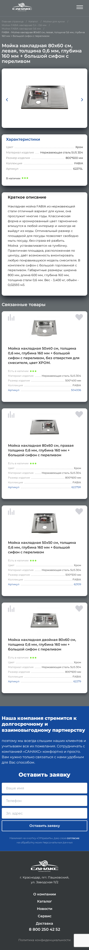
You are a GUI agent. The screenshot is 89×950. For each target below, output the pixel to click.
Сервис (44, 916)
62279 (77, 681)
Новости (44, 909)
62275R (76, 487)
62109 (77, 584)
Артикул (13, 390)
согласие (73, 838)
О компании (44, 894)
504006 (76, 390)
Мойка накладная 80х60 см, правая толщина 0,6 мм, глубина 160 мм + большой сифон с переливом (41, 450)
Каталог (44, 901)
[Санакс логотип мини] (44, 866)
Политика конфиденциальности (44, 940)
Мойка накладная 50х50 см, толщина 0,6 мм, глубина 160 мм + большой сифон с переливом (42, 547)
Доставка (44, 923)
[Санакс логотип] (22, 7)
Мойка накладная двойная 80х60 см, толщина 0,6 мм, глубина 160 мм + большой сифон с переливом (42, 644)
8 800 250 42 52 (44, 929)
